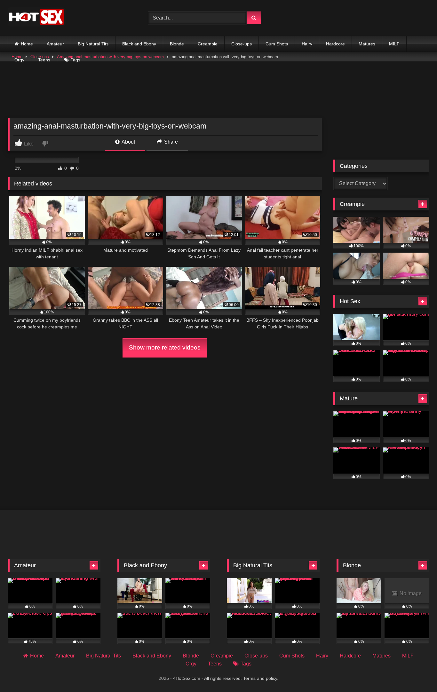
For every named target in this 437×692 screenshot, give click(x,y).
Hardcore (335, 43)
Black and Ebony (139, 43)
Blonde (177, 43)
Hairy (307, 43)
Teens (44, 59)
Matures (367, 43)
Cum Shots (277, 43)
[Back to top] (417, 673)
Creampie (208, 43)
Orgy (19, 59)
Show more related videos (165, 347)
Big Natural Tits (93, 43)
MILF (394, 43)
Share (170, 142)
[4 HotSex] (37, 18)
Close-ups (241, 43)
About (128, 142)
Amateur (55, 43)
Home (27, 43)
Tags (75, 59)
